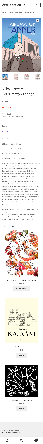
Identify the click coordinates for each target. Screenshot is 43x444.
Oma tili (7, 440)
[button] (37, 20)
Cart (33, 438)
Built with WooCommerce (11, 433)
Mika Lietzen (19, 116)
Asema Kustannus (14, 4)
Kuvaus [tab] (4, 126)
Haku (21, 440)
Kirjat (12, 12)
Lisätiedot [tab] (5, 132)
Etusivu (7, 12)
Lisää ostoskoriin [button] (22, 288)
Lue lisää (21, 355)
